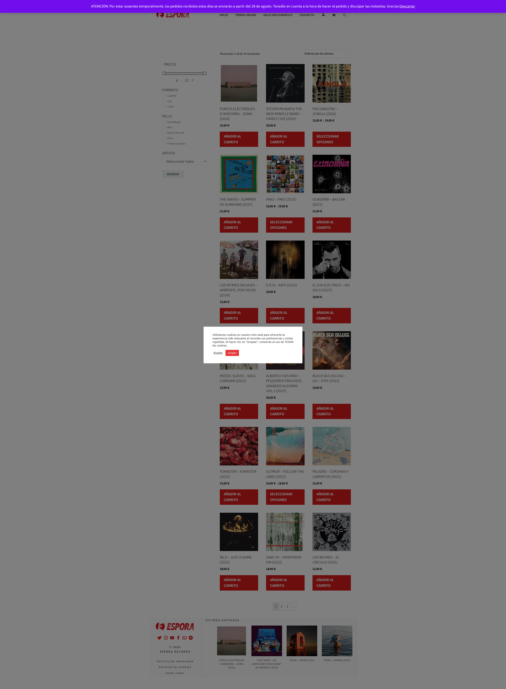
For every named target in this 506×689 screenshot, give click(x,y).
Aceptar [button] (232, 352)
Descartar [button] (407, 6)
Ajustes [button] (218, 352)
